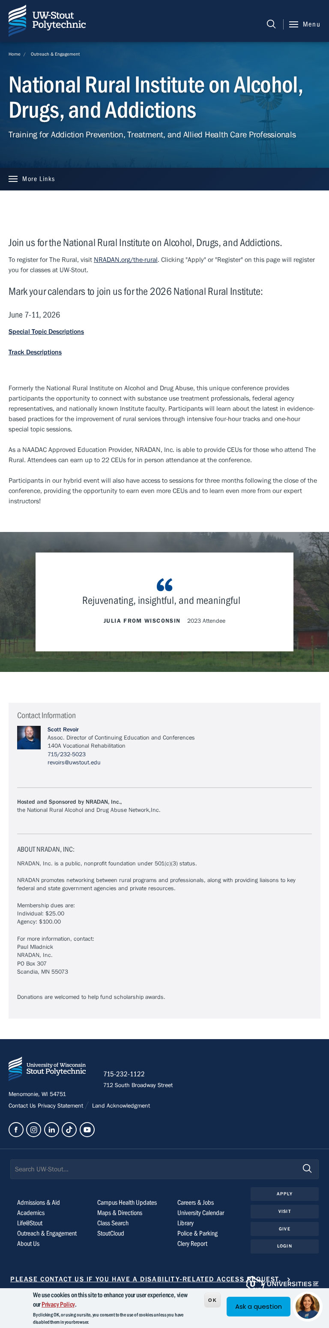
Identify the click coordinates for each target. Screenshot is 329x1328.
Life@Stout (29, 1223)
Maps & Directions (119, 1213)
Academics (31, 1213)
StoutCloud (110, 1233)
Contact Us (23, 1105)
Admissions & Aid (38, 1202)
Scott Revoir (63, 729)
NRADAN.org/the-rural (126, 260)
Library (185, 1223)
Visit (284, 1211)
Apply (285, 1194)
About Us (28, 1244)
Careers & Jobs (195, 1202)
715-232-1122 (124, 1074)
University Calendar (200, 1213)
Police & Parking (197, 1233)
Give (284, 1229)
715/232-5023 (67, 754)
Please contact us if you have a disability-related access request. (145, 1279)
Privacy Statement (61, 1105)
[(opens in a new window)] (16, 1129)
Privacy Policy (58, 1304)
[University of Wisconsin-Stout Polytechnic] (47, 1070)
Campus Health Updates (127, 1202)
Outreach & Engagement (55, 54)
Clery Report (192, 1244)
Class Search (113, 1223)
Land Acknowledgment (120, 1105)
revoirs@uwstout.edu (74, 762)
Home (15, 54)
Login (284, 1246)
